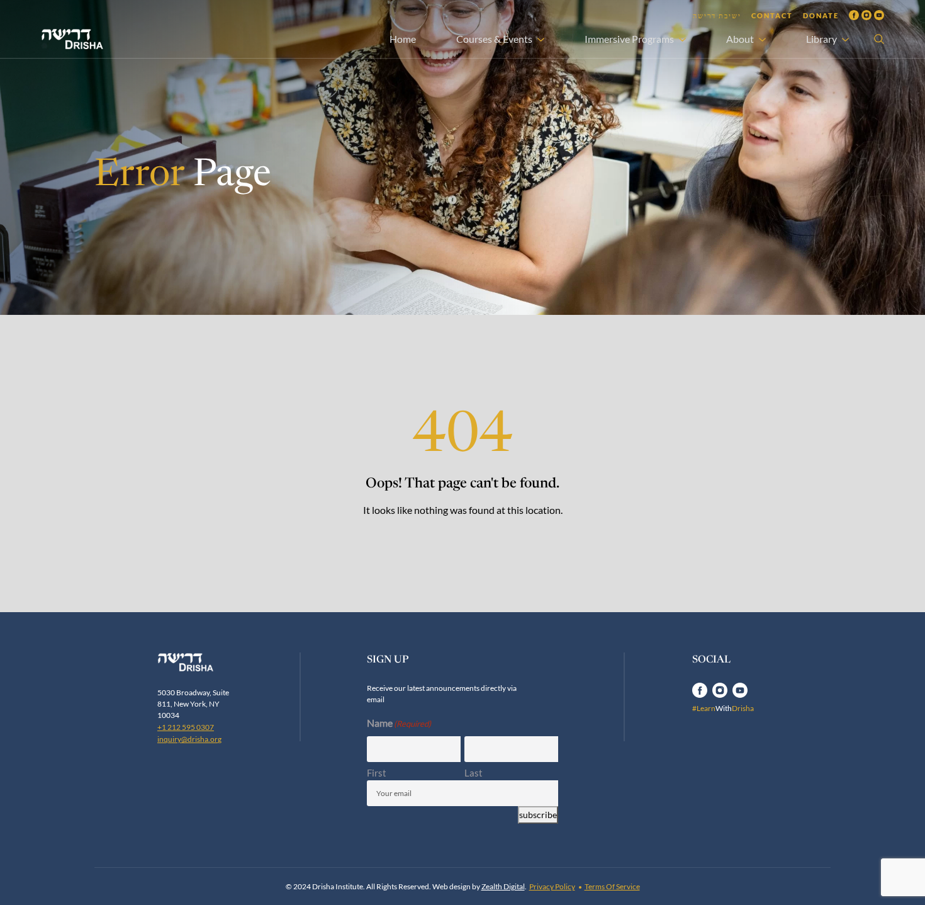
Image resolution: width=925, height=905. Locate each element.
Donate (821, 15)
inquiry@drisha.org (189, 739)
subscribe (538, 815)
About (740, 39)
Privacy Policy (552, 886)
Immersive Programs (629, 39)
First (376, 772)
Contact (772, 15)
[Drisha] (198, 662)
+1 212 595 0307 (185, 727)
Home (403, 39)
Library (821, 39)
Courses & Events (494, 39)
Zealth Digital (503, 886)
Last (473, 772)
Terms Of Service (612, 886)
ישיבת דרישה (717, 15)
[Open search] (879, 39)
